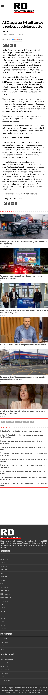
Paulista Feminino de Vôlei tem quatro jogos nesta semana (22, 431)
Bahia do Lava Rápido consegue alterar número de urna (24, 345)
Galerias (3, 584)
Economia (3, 570)
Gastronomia (4, 587)
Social (2, 622)
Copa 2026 (4, 559)
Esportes (3, 580)
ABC (3, 422)
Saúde (2, 618)
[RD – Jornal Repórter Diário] (24, 7)
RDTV (2, 649)
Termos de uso (5, 680)
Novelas (3, 604)
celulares (10, 422)
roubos (26, 422)
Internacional (4, 591)
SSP (32, 422)
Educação (3, 577)
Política (2, 615)
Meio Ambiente (5, 594)
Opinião (2, 608)
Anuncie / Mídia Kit (6, 659)
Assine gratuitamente (7, 663)
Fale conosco (4, 670)
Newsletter (4, 601)
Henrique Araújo (9, 34)
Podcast (3, 646)
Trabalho (3, 625)
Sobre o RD (4, 677)
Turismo (3, 629)
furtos (18, 422)
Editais (2, 573)
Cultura (2, 563)
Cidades (3, 556)
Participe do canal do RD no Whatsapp (21, 194)
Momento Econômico (7, 597)
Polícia (2, 611)
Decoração (3, 566)
